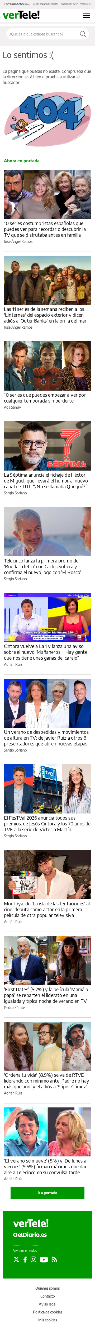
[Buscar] (83, 33)
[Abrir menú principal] (86, 15)
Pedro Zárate (14, 1007)
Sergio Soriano (15, 493)
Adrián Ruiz (13, 664)
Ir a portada (47, 1193)
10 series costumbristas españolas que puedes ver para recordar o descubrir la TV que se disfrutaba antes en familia (45, 229)
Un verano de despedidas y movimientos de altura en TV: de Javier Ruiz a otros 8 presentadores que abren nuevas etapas (46, 738)
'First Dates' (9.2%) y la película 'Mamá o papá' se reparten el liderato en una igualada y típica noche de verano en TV (46, 995)
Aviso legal (47, 1304)
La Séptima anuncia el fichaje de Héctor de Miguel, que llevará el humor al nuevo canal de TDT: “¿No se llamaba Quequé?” (46, 480)
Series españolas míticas (45, 3)
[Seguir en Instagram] (33, 1259)
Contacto (47, 1296)
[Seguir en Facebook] (25, 1259)
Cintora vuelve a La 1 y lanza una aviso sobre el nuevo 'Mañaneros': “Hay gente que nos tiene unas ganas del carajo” (45, 652)
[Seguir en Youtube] (44, 1259)
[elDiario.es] (30, 1234)
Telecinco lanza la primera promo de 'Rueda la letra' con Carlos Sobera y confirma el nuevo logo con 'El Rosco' (43, 566)
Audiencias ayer (69, 3)
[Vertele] (31, 1223)
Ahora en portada (22, 160)
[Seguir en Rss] (54, 1259)
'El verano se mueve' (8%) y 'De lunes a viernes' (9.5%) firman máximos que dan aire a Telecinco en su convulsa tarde (46, 1166)
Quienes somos (47, 1288)
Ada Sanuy (12, 407)
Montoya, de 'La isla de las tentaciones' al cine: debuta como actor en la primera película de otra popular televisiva (47, 909)
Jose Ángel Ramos (18, 241)
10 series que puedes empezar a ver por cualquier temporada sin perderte (45, 398)
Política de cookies (47, 1312)
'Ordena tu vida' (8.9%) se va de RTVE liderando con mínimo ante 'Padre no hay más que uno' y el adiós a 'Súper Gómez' (46, 1080)
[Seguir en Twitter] (16, 1259)
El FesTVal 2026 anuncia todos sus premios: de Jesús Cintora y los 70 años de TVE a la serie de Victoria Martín (47, 823)
